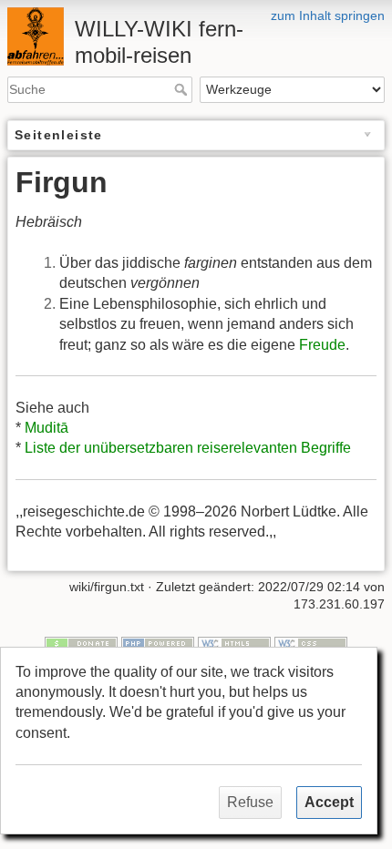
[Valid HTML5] (234, 642)
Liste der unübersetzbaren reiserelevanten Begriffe (188, 447)
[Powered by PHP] (157, 642)
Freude (322, 345)
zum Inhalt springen (328, 15)
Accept (329, 802)
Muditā (46, 427)
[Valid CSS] (310, 642)
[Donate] (81, 642)
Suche (182, 89)
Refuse (250, 802)
